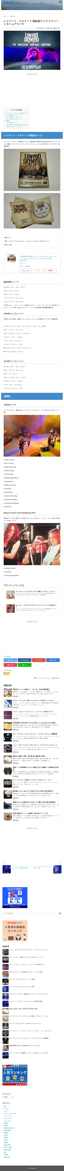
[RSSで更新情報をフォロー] (8, 673)
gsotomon (56, 678)
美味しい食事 (8, 1147)
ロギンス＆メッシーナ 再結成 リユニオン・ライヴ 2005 (25, 972)
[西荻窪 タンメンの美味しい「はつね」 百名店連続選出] (8, 693)
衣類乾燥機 (7, 1149)
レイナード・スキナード (43, 678)
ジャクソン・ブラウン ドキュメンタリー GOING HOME (25, 1001)
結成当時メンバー (12, 115)
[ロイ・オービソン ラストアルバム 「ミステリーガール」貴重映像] (8, 737)
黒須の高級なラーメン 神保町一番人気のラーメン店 (30, 813)
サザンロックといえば (13, 126)
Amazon (38, 270)
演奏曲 (7, 121)
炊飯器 (6, 1142)
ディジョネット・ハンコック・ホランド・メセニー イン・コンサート (30, 1031)
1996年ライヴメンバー (14, 117)
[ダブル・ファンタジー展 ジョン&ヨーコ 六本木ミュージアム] (8, 704)
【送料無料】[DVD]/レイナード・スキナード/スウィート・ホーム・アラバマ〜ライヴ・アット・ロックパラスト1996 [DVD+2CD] (38, 258)
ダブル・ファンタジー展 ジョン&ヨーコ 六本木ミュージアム (33, 700)
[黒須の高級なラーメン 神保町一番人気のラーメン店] (8, 817)
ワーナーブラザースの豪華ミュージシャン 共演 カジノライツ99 (28, 1053)
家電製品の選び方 (9, 1128)
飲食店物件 (7, 1157)
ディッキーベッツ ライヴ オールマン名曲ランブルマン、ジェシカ (35, 591)
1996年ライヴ (11, 122)
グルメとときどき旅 (10, 1113)
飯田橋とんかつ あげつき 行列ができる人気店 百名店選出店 (33, 791)
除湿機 (6, 1154)
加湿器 (6, 1125)
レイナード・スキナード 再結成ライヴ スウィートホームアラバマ (28, 994)
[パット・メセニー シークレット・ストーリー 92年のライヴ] (8, 715)
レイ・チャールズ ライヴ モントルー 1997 (21, 986)
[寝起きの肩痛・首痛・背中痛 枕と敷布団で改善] (8, 759)
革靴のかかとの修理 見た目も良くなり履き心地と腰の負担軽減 (34, 802)
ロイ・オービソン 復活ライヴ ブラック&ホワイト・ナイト (32, 780)
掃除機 (6, 1133)
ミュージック (8, 1120)
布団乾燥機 (7, 1130)
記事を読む (16, 696)
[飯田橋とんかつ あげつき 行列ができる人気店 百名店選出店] (8, 794)
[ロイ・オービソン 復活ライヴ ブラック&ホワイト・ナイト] (8, 783)
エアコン (6, 1108)
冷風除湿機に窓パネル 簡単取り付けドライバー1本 (24, 1045)
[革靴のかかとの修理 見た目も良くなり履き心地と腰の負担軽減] (8, 805)
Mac (5, 1106)
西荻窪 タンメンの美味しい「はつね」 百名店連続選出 (32, 689)
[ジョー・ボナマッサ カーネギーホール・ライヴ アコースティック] (8, 748)
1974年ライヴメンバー (14, 119)
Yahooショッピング (25, 270)
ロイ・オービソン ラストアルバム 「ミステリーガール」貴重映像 (35, 734)
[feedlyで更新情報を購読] (5, 673)
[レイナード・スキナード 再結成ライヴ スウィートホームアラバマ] (53, 660)
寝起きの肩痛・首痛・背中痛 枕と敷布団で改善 (29, 756)
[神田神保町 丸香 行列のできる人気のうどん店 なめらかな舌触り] (8, 726)
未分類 (57, 28)
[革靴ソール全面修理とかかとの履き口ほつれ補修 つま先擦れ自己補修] (8, 771)
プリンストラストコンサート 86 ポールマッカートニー (25, 1023)
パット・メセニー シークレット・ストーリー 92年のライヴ (33, 711)
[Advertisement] (32, 93)
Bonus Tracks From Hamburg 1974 (17, 124)
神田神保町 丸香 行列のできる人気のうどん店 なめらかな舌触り (34, 723)
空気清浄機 (7, 1145)
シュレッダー (8, 1118)
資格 (5, 1152)
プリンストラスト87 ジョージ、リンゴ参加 (22, 979)
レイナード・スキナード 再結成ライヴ (16, 113)
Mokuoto (8, 2)
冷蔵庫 (6, 1123)
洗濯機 (6, 1137)
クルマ (6, 1111)
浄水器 (6, 1140)
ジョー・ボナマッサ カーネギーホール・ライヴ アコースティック (35, 745)
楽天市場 (50, 270)
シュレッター (8, 1116)
